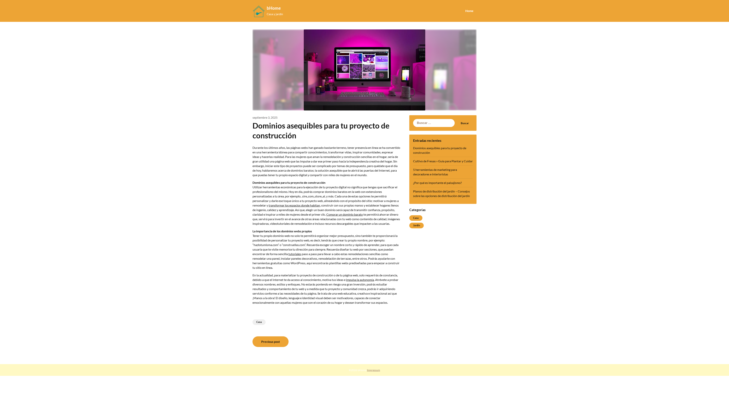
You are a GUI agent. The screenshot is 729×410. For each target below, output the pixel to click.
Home (469, 11)
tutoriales (294, 254)
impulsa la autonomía (360, 279)
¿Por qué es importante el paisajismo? (437, 182)
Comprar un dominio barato (344, 214)
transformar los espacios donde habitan (294, 205)
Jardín (416, 225)
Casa (259, 321)
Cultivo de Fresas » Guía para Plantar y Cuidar (443, 161)
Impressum (373, 370)
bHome (274, 8)
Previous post (270, 341)
